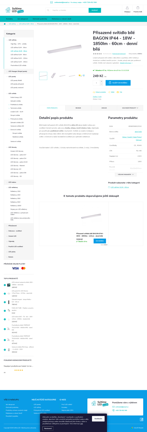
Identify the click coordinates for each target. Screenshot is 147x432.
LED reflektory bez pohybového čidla (20, 219)
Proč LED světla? (67, 404)
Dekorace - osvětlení (15, 231)
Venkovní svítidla (15, 141)
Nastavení (48, 428)
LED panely (12, 77)
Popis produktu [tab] (52, 108)
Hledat (95, 10)
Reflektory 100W (15, 206)
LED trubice (12, 182)
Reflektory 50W (15, 202)
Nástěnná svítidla (17, 137)
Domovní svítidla (15, 130)
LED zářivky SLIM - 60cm (19, 51)
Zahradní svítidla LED (17, 123)
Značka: (97, 97)
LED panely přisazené (17, 84)
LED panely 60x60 (16, 80)
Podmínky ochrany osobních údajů (16, 410)
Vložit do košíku (119, 83)
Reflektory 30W (15, 198)
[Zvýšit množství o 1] (101, 81)
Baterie (10, 257)
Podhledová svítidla (16, 105)
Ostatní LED (12, 236)
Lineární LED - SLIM (16, 112)
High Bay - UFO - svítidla (18, 44)
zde (81, 424)
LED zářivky (12, 40)
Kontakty (64, 407)
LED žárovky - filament (17, 166)
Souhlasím (98, 419)
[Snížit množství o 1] (101, 84)
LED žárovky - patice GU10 (18, 162)
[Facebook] (141, 419)
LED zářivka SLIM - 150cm (19, 62)
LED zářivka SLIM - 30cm (19, 47)
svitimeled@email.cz (121, 407)
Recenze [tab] (78, 108)
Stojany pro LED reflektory (18, 209)
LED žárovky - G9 (16, 176)
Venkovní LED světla (40, 413)
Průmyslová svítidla (16, 119)
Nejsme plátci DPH (67, 410)
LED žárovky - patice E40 (18, 173)
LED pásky (11, 252)
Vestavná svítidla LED (17, 126)
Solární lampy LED (16, 97)
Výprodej (11, 241)
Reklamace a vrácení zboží (14, 413)
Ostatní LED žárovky (16, 151)
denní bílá (138, 132)
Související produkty (129, 108)
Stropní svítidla (15, 115)
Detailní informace (125, 63)
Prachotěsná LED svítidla (18, 65)
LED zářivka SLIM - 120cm (19, 58)
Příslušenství (12, 226)
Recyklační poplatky (12, 416)
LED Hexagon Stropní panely (17, 71)
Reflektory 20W (15, 195)
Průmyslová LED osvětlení (42, 410)
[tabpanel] (91, 224)
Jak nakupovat (10, 404)
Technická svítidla (15, 108)
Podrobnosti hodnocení (119, 54)
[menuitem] (9, 19)
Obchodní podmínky (12, 407)
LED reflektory (13, 187)
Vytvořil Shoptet (138, 428)
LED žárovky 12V (15, 169)
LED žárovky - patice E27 (18, 155)
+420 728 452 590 (121, 410)
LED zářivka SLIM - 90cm (19, 55)
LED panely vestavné (16, 88)
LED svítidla (12, 93)
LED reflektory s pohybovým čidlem (19, 213)
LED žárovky (12, 147)
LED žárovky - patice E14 (18, 158)
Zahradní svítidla (15, 101)
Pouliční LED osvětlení (15, 247)
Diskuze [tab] (104, 108)
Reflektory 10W (15, 191)
